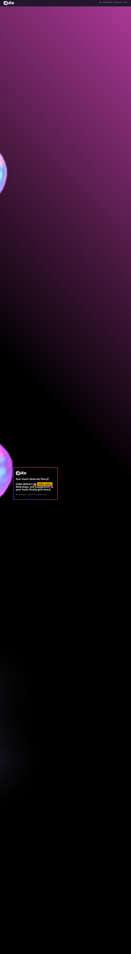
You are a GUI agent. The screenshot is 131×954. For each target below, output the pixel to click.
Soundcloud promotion (108, 2)
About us (126, 2)
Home (100, 2)
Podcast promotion (118, 2)
